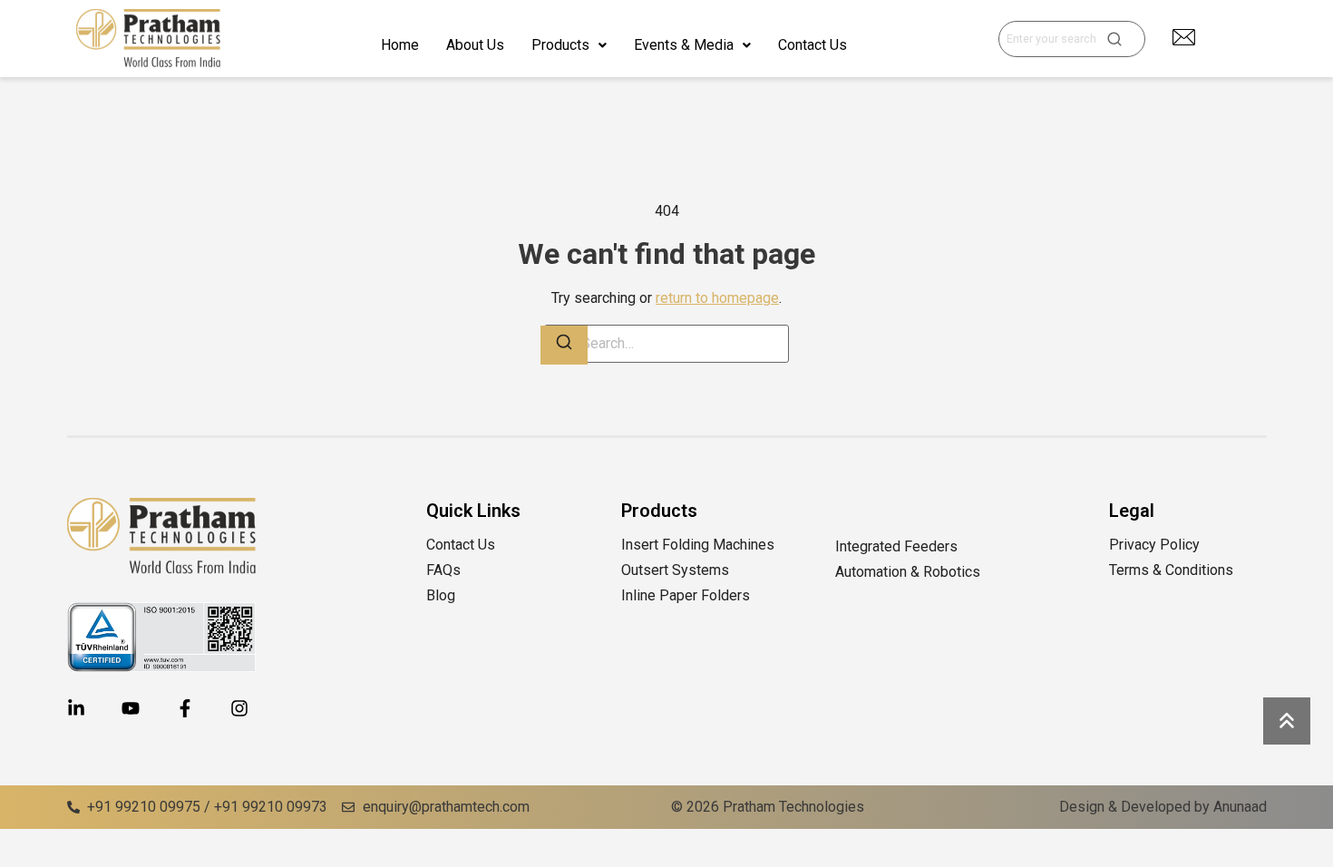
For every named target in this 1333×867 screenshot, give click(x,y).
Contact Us (812, 45)
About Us (475, 45)
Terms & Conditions (1171, 570)
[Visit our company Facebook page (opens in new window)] (185, 708)
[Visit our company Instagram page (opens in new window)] (239, 708)
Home (400, 45)
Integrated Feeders (896, 546)
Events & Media (684, 45)
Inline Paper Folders (687, 595)
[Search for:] (666, 344)
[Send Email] (1183, 37)
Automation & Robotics (909, 571)
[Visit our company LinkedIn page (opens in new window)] (76, 708)
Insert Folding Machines (697, 544)
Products (560, 45)
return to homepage (717, 298)
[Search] (564, 345)
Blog (440, 595)
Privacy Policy (1154, 544)
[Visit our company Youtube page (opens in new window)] (131, 708)
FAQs (443, 570)
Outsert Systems (675, 570)
